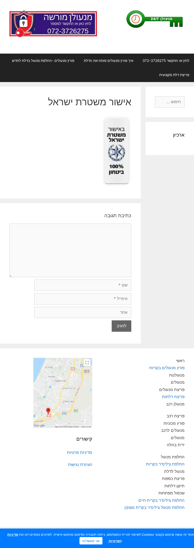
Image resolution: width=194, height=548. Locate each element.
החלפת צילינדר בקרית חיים (161, 500)
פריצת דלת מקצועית (174, 75)
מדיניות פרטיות (79, 452)
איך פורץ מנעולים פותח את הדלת (108, 60)
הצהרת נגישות (80, 464)
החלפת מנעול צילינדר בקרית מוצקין (154, 507)
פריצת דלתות (173, 396)
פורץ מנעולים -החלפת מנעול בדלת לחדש (43, 60)
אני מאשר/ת (91, 541)
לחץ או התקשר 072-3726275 (166, 60)
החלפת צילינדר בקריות (165, 464)
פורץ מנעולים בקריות (166, 367)
